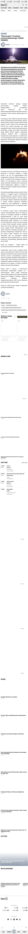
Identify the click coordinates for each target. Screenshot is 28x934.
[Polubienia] (2, 927)
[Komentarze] (14, 927)
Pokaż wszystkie (4, 312)
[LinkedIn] (14, 919)
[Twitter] (11, 919)
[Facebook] (8, 919)
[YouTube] (17, 919)
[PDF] (9, 298)
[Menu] (26, 5)
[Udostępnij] (26, 927)
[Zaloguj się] (23, 5)
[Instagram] (20, 919)
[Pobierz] (23, 44)
